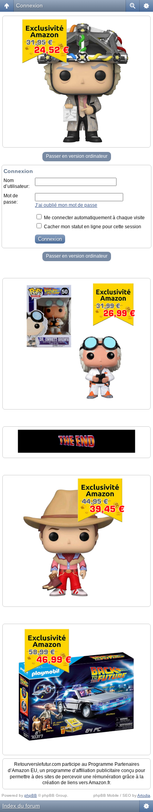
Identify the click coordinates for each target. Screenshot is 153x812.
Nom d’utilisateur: (16, 183)
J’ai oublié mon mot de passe (66, 205)
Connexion (29, 5)
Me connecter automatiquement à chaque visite (94, 217)
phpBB (30, 795)
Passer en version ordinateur (76, 156)
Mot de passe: (11, 199)
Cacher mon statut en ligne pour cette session (92, 226)
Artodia (143, 795)
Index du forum (21, 806)
